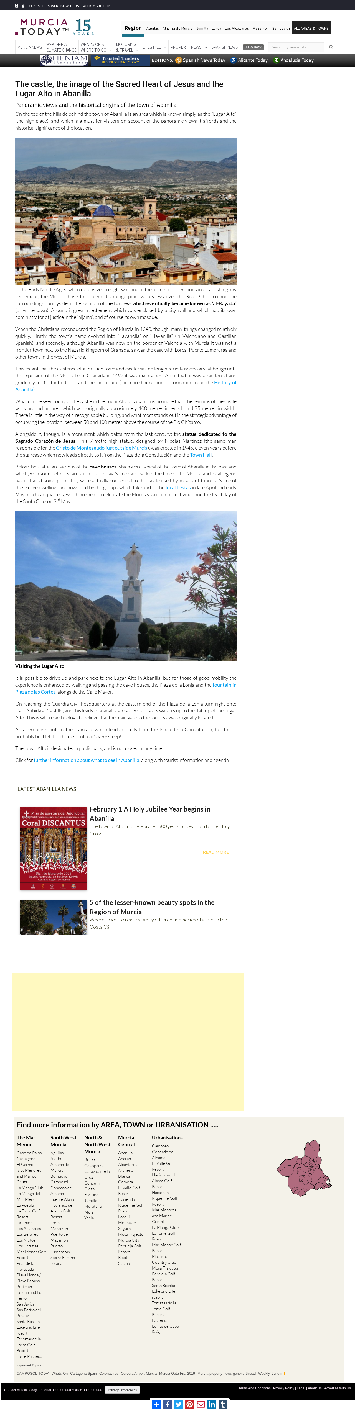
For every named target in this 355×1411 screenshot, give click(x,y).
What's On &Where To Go (93, 47)
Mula (88, 1212)
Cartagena (26, 1158)
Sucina (124, 1263)
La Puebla (25, 1205)
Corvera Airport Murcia (139, 1373)
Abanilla (125, 1152)
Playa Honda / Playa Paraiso (29, 1277)
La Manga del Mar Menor (28, 1196)
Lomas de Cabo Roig (165, 1329)
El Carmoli (26, 1164)
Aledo (55, 1158)
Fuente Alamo (62, 1199)
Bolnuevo (58, 1176)
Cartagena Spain (83, 1373)
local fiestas (177, 487)
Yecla (89, 1218)
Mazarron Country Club (164, 1259)
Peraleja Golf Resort (129, 1248)
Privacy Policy (283, 1388)
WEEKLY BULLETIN (97, 6)
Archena (125, 1170)
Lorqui (124, 1216)
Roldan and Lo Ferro (29, 1295)
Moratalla (93, 1206)
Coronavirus (108, 1373)
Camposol (59, 1182)
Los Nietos (26, 1240)
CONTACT (36, 6)
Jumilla (202, 28)
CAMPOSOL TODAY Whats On (42, 1373)
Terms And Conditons (255, 1388)
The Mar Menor (26, 1140)
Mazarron (59, 1228)
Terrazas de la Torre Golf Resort (29, 1344)
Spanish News (224, 47)
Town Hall (201, 455)
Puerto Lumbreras (60, 1248)
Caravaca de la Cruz (97, 1174)
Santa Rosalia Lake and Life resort (28, 1327)
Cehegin (92, 1183)
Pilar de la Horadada (25, 1266)
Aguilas (57, 1152)
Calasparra (93, 1165)
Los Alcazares (29, 1228)
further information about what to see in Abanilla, (87, 760)
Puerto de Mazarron (59, 1237)
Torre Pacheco (29, 1356)
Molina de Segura (127, 1225)
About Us (315, 1388)
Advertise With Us (337, 1388)
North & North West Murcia (97, 1144)
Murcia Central (126, 1140)
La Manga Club (30, 1187)
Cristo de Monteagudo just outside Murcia (102, 448)
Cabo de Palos (29, 1152)
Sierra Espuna (62, 1257)
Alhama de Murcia (177, 28)
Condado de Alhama (61, 1190)
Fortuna (91, 1194)
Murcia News (29, 47)
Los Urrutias (27, 1245)
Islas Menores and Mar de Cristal (29, 1176)
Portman (24, 1286)
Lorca (216, 28)
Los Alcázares (237, 28)
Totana (56, 1263)
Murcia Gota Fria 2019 (177, 1373)
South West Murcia (63, 1140)
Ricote (124, 1257)
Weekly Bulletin (270, 1373)
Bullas (89, 1159)
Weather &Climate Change (61, 47)
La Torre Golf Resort (28, 1213)
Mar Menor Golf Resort (31, 1254)
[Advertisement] (128, 1042)
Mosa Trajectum (132, 1234)
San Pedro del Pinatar (29, 1312)
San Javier (281, 28)
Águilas (152, 28)
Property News (186, 47)
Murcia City (128, 1240)
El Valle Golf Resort (129, 1190)
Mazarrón (261, 28)
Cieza (89, 1188)
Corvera (125, 1182)
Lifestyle (152, 47)
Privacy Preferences (122, 1390)
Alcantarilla (128, 1164)
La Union (24, 1222)
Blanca (124, 1176)
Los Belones (27, 1234)
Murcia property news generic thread (226, 1373)
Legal (301, 1388)
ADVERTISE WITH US (63, 6)
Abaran (124, 1158)
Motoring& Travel (126, 47)
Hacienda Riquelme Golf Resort (131, 1205)
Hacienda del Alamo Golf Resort (61, 1211)
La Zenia (159, 1320)
